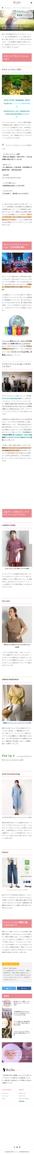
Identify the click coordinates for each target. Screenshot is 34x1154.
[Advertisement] (17, 487)
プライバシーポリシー (24, 1098)
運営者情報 (21, 1101)
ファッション (5, 1096)
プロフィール (22, 1093)
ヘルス (3, 1098)
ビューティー (5, 1093)
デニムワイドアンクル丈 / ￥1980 (17, 889)
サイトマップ (22, 1096)
